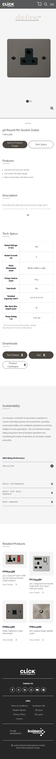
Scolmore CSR (39, 706)
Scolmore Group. (33, 748)
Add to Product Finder (15, 144)
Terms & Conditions (19, 706)
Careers (19, 719)
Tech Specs (41, 144)
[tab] (27, 101)
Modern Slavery (19, 710)
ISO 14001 (39, 714)
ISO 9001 (39, 710)
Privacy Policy (19, 714)
